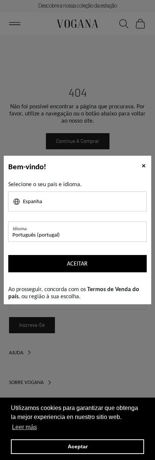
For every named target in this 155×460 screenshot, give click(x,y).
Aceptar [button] (78, 446)
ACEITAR (77, 263)
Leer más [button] (24, 427)
